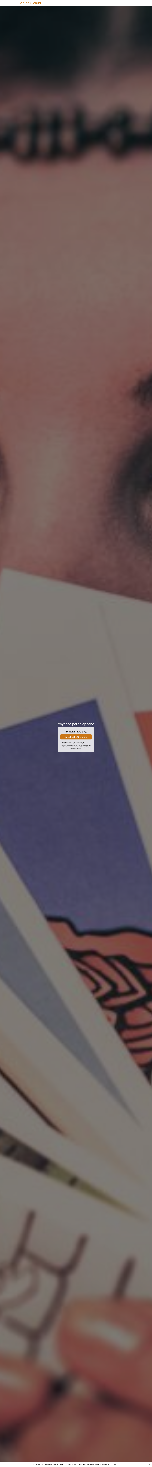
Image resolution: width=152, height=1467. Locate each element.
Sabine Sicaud (30, 3)
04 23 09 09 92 (77, 736)
